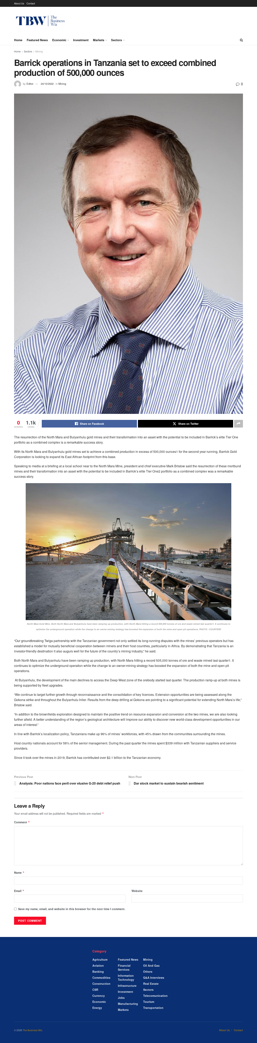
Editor (30, 84)
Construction (101, 984)
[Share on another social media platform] (238, 424)
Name (19, 873)
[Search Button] (241, 40)
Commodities (101, 978)
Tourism (148, 1002)
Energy (97, 1008)
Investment (81, 40)
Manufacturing (128, 1004)
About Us (19, 3)
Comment (22, 822)
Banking (98, 972)
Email (19, 891)
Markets (98, 40)
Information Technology (126, 978)
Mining (39, 51)
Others (147, 972)
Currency (98, 996)
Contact (31, 3)
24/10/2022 (47, 84)
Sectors (116, 40)
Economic (59, 40)
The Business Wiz (32, 1030)
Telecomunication (155, 996)
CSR (95, 990)
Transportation (153, 1008)
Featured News (37, 40)
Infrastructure (127, 986)
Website (137, 891)
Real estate (151, 984)
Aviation (98, 965)
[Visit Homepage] (40, 21)
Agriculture (100, 959)
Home (18, 40)
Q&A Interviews (153, 978)
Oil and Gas (151, 965)
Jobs (121, 998)
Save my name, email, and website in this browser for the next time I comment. (71, 909)
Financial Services (124, 967)
